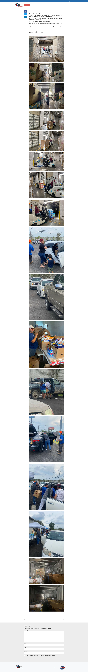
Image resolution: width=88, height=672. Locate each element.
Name (25, 643)
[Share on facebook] (25, 11)
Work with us (49, 4)
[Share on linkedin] (25, 17)
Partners (61, 4)
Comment (26, 630)
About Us (65, 4)
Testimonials (56, 4)
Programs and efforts (39, 4)
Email (25, 647)
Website (25, 651)
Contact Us (70, 4)
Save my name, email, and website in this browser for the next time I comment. (40, 655)
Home (33, 4)
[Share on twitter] (25, 14)
